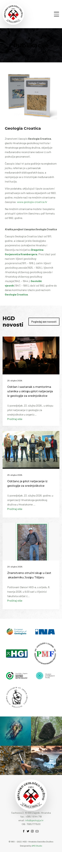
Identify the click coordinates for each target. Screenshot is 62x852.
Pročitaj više (14, 418)
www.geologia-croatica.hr (32, 201)
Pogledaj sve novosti (43, 321)
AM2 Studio (37, 845)
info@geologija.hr (34, 820)
